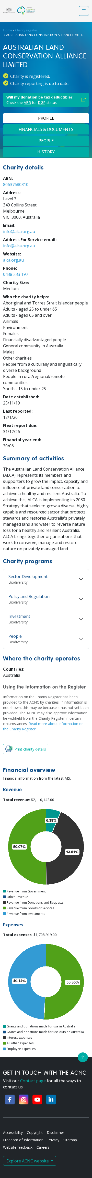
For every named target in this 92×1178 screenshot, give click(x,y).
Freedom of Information (23, 1139)
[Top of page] (83, 1057)
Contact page (33, 1081)
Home (7, 30)
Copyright (35, 1132)
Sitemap (70, 1139)
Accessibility (13, 1132)
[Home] (19, 10)
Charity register (26, 30)
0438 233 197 (15, 274)
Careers (43, 1147)
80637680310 (15, 184)
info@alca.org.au (19, 231)
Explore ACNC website (28, 1161)
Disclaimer (55, 1132)
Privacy (53, 1139)
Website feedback (17, 1147)
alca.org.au (13, 260)
